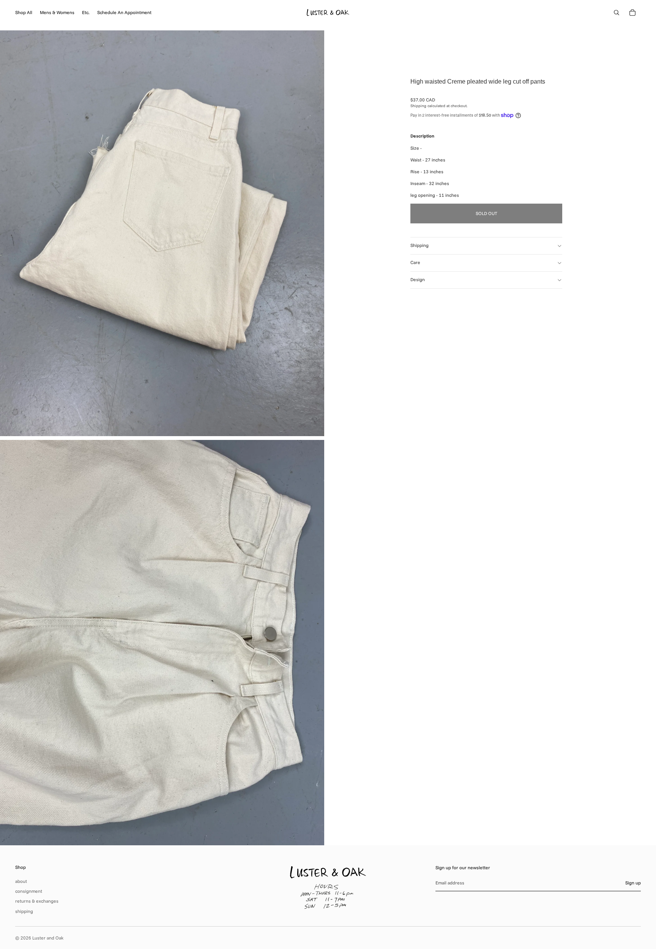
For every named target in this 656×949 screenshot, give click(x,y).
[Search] (616, 12)
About (21, 881)
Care (415, 262)
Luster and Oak (47, 938)
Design (417, 279)
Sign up (633, 883)
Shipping (419, 245)
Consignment (28, 891)
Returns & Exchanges (36, 901)
